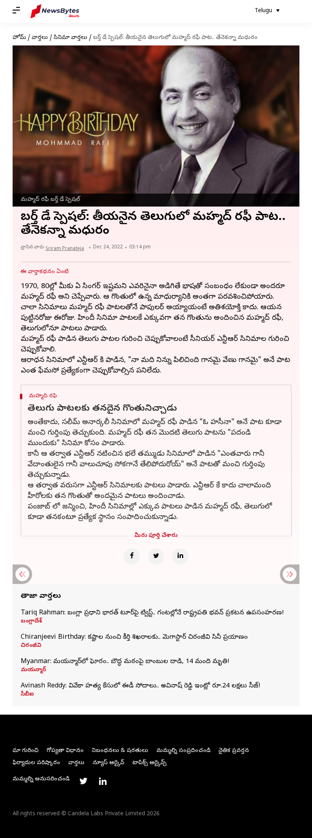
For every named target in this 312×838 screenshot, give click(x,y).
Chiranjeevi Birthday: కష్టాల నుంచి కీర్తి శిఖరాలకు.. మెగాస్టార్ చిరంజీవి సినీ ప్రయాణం (134, 637)
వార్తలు (40, 38)
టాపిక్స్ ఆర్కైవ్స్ (149, 763)
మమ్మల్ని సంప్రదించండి (183, 751)
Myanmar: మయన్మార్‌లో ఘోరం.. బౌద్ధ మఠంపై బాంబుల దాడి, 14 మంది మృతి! (125, 662)
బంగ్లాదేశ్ (31, 621)
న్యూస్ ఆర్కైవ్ (108, 763)
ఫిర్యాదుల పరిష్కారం (36, 763)
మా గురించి (26, 751)
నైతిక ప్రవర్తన (234, 751)
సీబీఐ (27, 694)
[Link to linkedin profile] (103, 781)
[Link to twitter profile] (83, 781)
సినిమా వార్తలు (70, 38)
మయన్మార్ (33, 670)
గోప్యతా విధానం (65, 751)
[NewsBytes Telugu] (54, 11)
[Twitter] (156, 556)
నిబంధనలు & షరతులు (120, 751)
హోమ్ (19, 38)
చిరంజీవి (31, 646)
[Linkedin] (180, 556)
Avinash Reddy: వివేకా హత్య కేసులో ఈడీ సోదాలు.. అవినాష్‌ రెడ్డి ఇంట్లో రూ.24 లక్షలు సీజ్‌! (140, 686)
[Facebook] (132, 556)
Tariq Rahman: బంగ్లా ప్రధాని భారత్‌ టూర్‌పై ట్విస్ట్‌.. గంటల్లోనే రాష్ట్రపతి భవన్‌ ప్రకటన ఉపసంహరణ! (152, 613)
